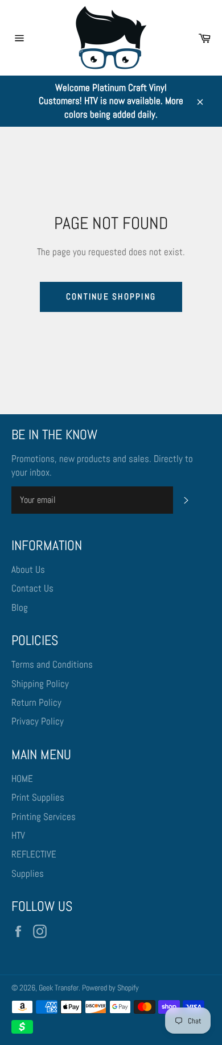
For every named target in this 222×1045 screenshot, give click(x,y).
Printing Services (43, 816)
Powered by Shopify (110, 988)
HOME (22, 778)
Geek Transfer (59, 988)
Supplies (27, 873)
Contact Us (32, 588)
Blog (19, 607)
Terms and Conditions (52, 664)
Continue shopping (111, 296)
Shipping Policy (40, 683)
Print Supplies (37, 797)
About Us (28, 569)
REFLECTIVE (33, 854)
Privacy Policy (37, 721)
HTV (18, 835)
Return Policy (36, 702)
